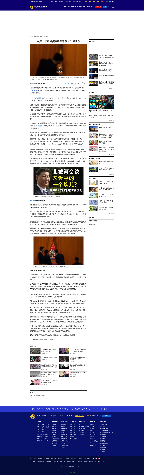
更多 (103, 461)
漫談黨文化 (103, 447)
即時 (80, 6)
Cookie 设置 (72, 472)
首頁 (31, 36)
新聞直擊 (54, 432)
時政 (45, 36)
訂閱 (106, 415)
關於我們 (40, 458)
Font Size (79, 83)
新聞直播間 (98, 6)
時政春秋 (63, 430)
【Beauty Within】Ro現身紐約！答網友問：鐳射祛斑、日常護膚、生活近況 (106, 135)
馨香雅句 (72, 430)
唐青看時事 (64, 439)
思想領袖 (63, 432)
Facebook (107, 1)
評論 (38, 429)
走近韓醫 (81, 434)
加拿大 (43, 409)
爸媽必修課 (73, 434)
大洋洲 (52, 409)
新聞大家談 (64, 424)
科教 (43, 431)
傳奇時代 (102, 426)
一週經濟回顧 (55, 439)
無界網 (91, 461)
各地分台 (61, 1)
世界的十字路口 (65, 441)
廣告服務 (73, 458)
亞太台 (71, 409)
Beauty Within (93, 434)
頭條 (72, 6)
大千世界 (92, 436)
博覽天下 (39, 438)
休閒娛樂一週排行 (94, 124)
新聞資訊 (36, 36)
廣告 (90, 1)
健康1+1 (81, 424)
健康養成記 (82, 430)
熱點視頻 (45, 434)
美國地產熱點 (73, 439)
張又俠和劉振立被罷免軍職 (106, 75)
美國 (38, 427)
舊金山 (66, 409)
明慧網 (80, 461)
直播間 (69, 416)
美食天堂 (92, 430)
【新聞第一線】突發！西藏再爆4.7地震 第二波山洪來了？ (106, 83)
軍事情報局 (64, 436)
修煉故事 (102, 449)
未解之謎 (72, 424)
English (83, 409)
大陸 (41, 36)
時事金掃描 (64, 428)
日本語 (101, 409)
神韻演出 (39, 440)
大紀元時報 (49, 461)
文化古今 (72, 436)
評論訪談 (89, 6)
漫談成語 (72, 432)
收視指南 (46, 458)
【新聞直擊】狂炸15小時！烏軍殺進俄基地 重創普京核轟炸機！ (106, 63)
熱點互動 (63, 426)
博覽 (84, 6)
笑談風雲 (72, 426)
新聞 (65, 6)
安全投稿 (66, 458)
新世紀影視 (97, 461)
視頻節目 (54, 416)
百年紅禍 (102, 439)
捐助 (94, 1)
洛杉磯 (48, 409)
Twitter (110, 1)
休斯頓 (57, 409)
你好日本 (92, 426)
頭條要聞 (39, 434)
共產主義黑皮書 (104, 443)
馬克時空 (63, 443)
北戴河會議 (34, 90)
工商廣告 (102, 451)
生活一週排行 (93, 178)
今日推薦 (91, 93)
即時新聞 (39, 436)
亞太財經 (54, 445)
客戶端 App (87, 458)
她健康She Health (84, 426)
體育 (47, 427)
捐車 (98, 1)
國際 (38, 425)
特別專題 (91, 217)
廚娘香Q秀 (92, 439)
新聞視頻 (55, 421)
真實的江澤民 (103, 436)
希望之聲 (62, 461)
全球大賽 (45, 440)
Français (89, 409)
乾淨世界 (56, 461)
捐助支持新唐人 (79, 415)
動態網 (85, 461)
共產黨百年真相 (93, 221)
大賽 (56, 1)
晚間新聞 (54, 430)
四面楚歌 (39, 126)
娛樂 (47, 425)
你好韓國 (92, 428)
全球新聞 (54, 424)
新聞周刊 (54, 434)
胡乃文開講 (82, 428)
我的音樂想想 (93, 445)
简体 (70, 1)
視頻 (69, 6)
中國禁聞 (54, 428)
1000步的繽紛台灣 (94, 442)
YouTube (113, 1)
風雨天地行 (103, 441)
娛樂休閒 (93, 421)
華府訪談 (54, 436)
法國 (61, 409)
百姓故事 (102, 445)
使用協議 (60, 458)
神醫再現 (81, 432)
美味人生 (92, 432)
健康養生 (82, 421)
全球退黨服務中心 (71, 461)
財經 (43, 429)
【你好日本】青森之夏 (105, 127)
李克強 (73, 164)
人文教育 (73, 421)
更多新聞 (111, 154)
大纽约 (38, 409)
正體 (66, 1)
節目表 (62, 416)
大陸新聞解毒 (64, 445)
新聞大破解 (64, 434)
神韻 (52, 1)
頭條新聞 (91, 41)
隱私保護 (53, 458)
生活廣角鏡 (93, 424)
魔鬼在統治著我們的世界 (106, 432)
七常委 (66, 98)
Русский (95, 409)
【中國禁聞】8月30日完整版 (49, 357)
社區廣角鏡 (54, 441)
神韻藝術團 (41, 461)
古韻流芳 (72, 428)
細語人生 (63, 447)
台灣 (43, 427)
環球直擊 (54, 426)
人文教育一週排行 (94, 158)
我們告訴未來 (103, 424)
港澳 (43, 425)
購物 (102, 1)
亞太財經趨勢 (55, 443)
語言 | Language (76, 1)
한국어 (106, 409)
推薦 (76, 6)
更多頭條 (111, 88)
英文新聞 (84, 1)
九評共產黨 (92, 224)
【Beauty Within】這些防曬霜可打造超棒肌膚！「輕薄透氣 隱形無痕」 (106, 149)
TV (105, 6)
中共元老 (33, 200)
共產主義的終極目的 (105, 430)
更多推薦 (111, 120)
